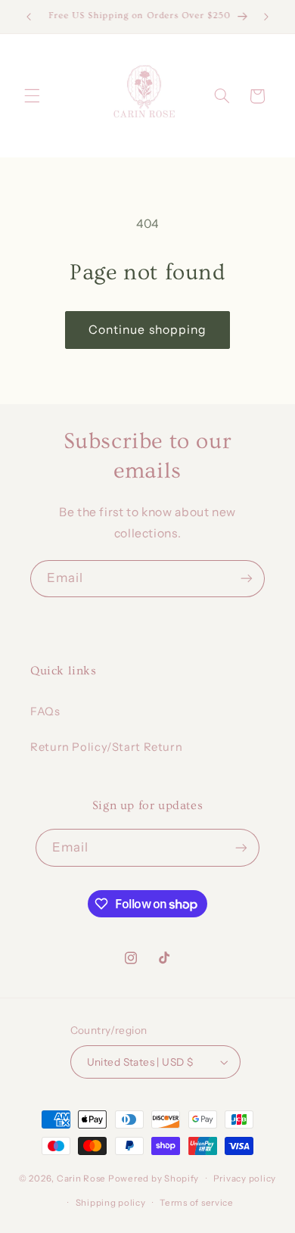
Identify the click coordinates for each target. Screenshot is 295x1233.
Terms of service (197, 1202)
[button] (31, 96)
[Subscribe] (246, 578)
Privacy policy (244, 1178)
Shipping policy (111, 1202)
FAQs (45, 711)
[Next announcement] (266, 16)
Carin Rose (81, 1178)
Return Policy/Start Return (106, 747)
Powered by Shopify (153, 1178)
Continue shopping (147, 329)
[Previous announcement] (28, 16)
